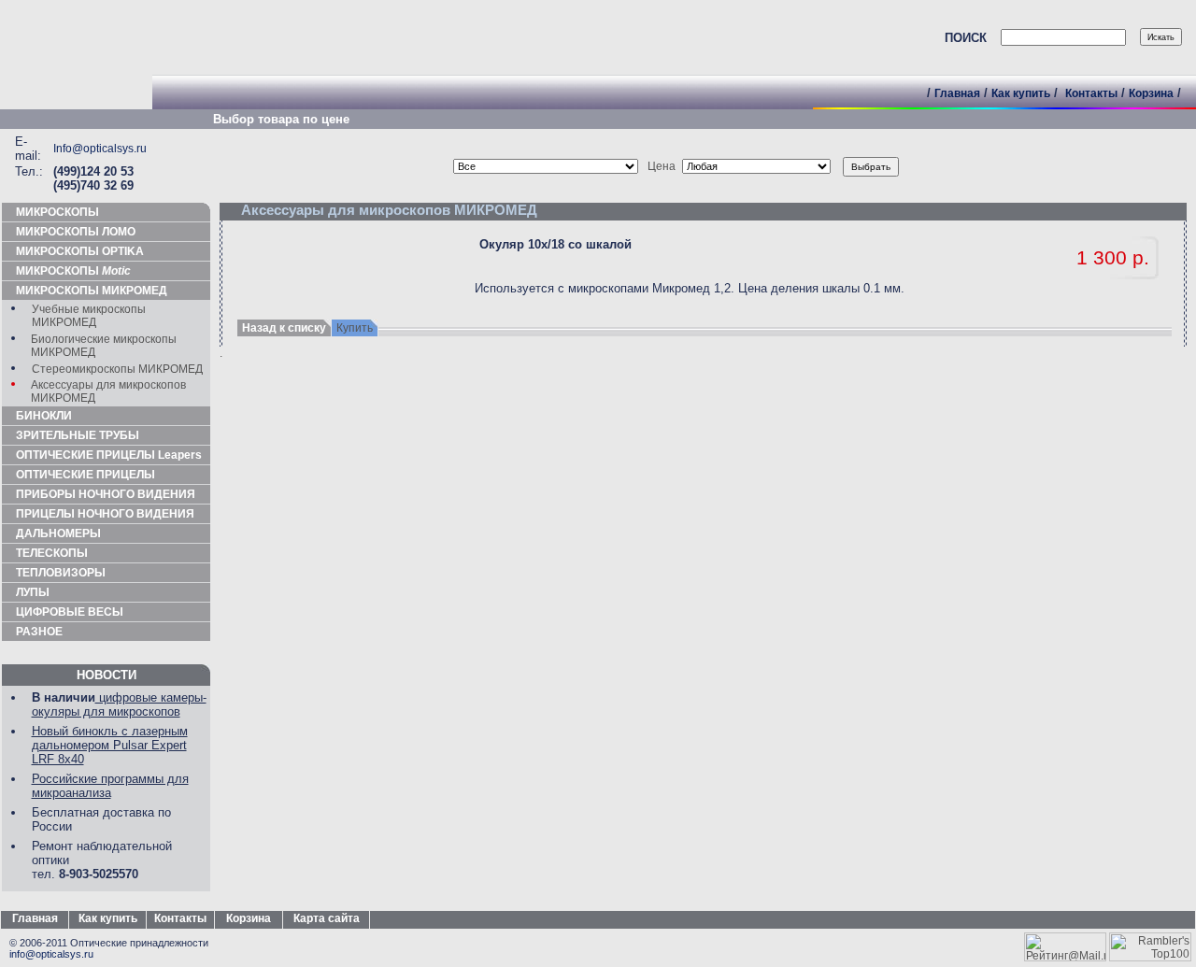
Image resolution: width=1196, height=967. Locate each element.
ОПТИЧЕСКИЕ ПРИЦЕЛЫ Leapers (109, 455)
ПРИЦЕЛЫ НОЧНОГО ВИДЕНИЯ (105, 513)
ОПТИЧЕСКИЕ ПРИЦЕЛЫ (85, 474)
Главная (957, 93)
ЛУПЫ (33, 592)
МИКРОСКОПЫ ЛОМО (75, 231)
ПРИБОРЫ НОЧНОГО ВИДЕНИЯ (105, 494)
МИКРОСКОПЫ (57, 212)
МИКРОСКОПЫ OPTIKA (80, 251)
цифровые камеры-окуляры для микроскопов (119, 704)
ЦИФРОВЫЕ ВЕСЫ (69, 612)
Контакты (1091, 93)
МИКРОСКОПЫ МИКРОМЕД (91, 290)
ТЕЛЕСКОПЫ (52, 553)
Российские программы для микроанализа (110, 786)
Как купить (1020, 93)
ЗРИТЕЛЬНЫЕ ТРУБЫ (77, 435)
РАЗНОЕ (39, 631)
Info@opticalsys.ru (100, 148)
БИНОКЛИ (44, 415)
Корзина (1151, 93)
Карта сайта (326, 918)
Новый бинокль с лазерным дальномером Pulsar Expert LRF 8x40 (110, 745)
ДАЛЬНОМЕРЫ (58, 533)
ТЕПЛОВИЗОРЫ (61, 572)
